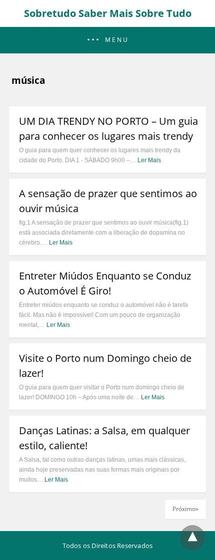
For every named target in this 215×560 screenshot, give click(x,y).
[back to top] (192, 537)
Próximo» (185, 509)
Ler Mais (149, 160)
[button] (107, 40)
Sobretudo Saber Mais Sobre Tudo (108, 13)
